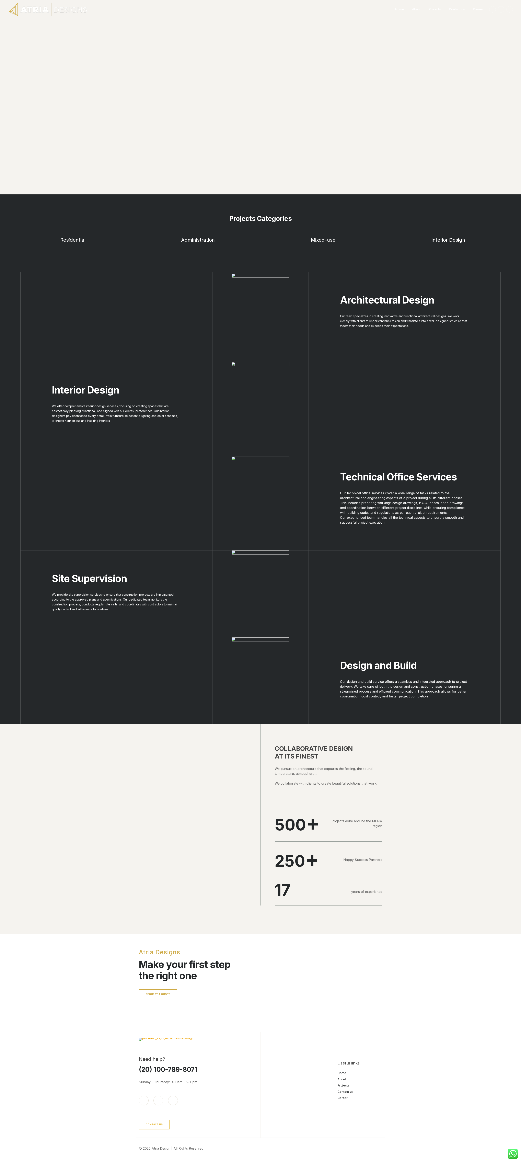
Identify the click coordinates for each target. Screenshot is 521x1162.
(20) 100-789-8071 (168, 1069)
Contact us (345, 1092)
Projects (343, 1085)
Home (341, 1073)
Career (342, 1098)
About (341, 1079)
